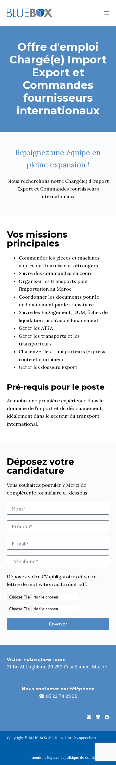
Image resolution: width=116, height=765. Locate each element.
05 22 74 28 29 (62, 696)
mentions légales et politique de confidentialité (70, 757)
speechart (87, 737)
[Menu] (106, 13)
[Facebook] (107, 717)
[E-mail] (89, 717)
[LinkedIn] (98, 717)
